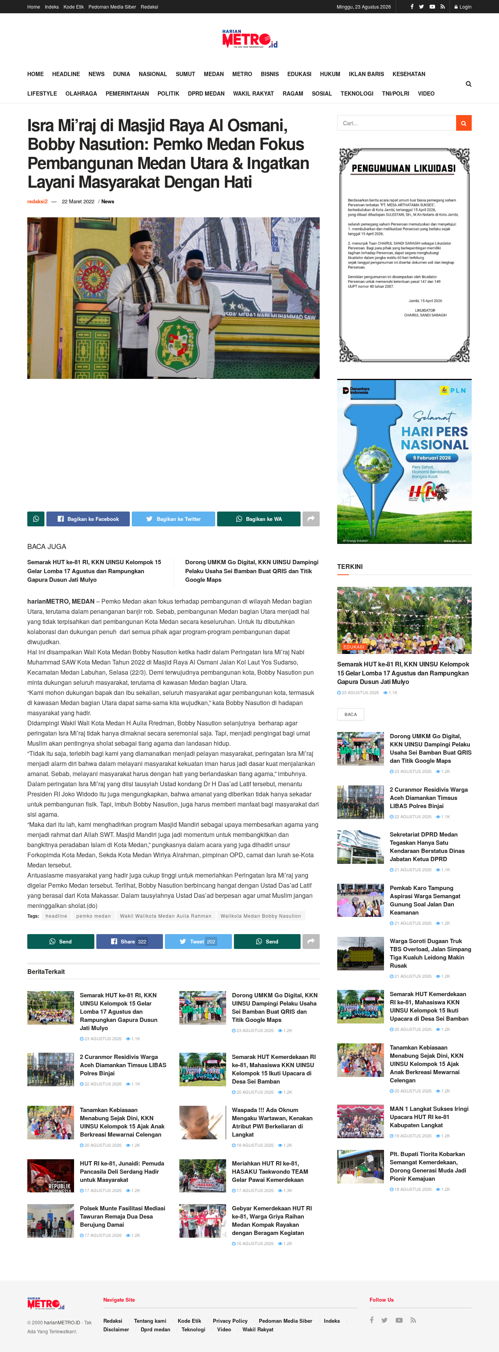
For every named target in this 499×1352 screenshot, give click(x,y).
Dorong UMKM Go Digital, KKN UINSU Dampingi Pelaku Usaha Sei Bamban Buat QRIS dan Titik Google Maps (252, 571)
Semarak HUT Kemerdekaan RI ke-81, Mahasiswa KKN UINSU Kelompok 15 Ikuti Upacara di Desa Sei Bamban (274, 1069)
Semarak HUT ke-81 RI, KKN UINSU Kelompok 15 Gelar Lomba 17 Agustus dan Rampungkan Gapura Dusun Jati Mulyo (94, 571)
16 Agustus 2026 (254, 1243)
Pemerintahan (127, 93)
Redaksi (149, 6)
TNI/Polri (395, 93)
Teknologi (357, 93)
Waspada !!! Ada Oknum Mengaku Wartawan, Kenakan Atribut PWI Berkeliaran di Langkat (272, 1122)
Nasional (153, 74)
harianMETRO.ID (62, 1322)
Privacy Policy (230, 1320)
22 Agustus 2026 (102, 1083)
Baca (351, 714)
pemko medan (93, 915)
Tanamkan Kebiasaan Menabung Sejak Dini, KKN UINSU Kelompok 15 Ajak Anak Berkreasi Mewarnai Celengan (122, 1122)
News (96, 74)
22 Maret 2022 (78, 201)
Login (465, 6)
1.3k (287, 1190)
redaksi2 (37, 201)
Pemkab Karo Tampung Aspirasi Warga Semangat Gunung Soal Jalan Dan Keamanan (425, 900)
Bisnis (270, 74)
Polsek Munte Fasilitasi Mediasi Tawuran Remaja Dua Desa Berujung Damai (122, 1216)
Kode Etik (74, 6)
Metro (242, 74)
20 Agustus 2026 (254, 1092)
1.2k (287, 1030)
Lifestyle (42, 93)
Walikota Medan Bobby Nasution (261, 915)
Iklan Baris (366, 74)
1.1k (135, 1038)
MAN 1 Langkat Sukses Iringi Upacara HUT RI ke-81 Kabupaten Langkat (429, 1116)
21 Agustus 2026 (412, 869)
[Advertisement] (173, 445)
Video (426, 93)
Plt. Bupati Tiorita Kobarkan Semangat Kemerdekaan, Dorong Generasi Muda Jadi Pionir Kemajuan (428, 1166)
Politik (168, 93)
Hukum (330, 74)
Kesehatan (409, 74)
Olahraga (81, 93)
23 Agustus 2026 (102, 1038)
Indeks (52, 6)
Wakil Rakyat (253, 93)
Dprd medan (206, 93)
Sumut (185, 74)
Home (33, 6)
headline (56, 915)
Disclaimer (116, 1329)
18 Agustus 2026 (254, 1145)
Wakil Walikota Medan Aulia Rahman (166, 915)
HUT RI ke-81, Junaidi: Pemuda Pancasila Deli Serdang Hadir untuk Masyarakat (122, 1171)
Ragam (293, 93)
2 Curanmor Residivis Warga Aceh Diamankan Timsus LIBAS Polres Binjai (123, 1064)
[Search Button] (464, 123)
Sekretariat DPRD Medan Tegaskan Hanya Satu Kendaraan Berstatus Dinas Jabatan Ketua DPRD (427, 846)
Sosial (322, 93)
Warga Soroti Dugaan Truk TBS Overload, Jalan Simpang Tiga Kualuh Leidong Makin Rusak (430, 953)
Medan (214, 74)
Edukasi (299, 74)
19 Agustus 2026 (412, 1135)
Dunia (121, 74)
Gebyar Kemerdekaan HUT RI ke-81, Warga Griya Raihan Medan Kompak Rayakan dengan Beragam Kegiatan (272, 1220)
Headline (66, 74)
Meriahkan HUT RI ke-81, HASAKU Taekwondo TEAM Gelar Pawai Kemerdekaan (270, 1171)
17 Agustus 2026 (102, 1190)
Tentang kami (150, 1320)
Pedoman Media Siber (112, 6)
